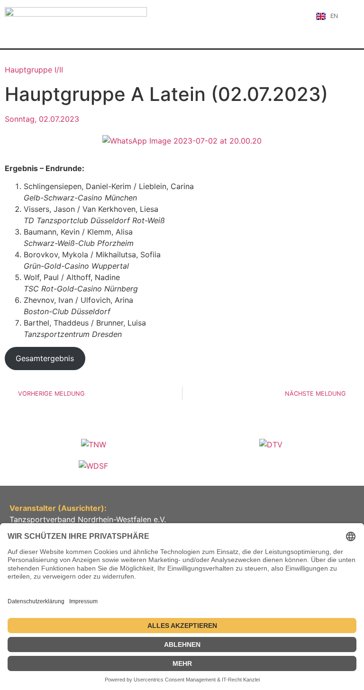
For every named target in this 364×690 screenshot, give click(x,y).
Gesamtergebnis (45, 358)
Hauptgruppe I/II (34, 69)
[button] (352, 16)
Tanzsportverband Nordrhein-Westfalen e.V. (87, 519)
